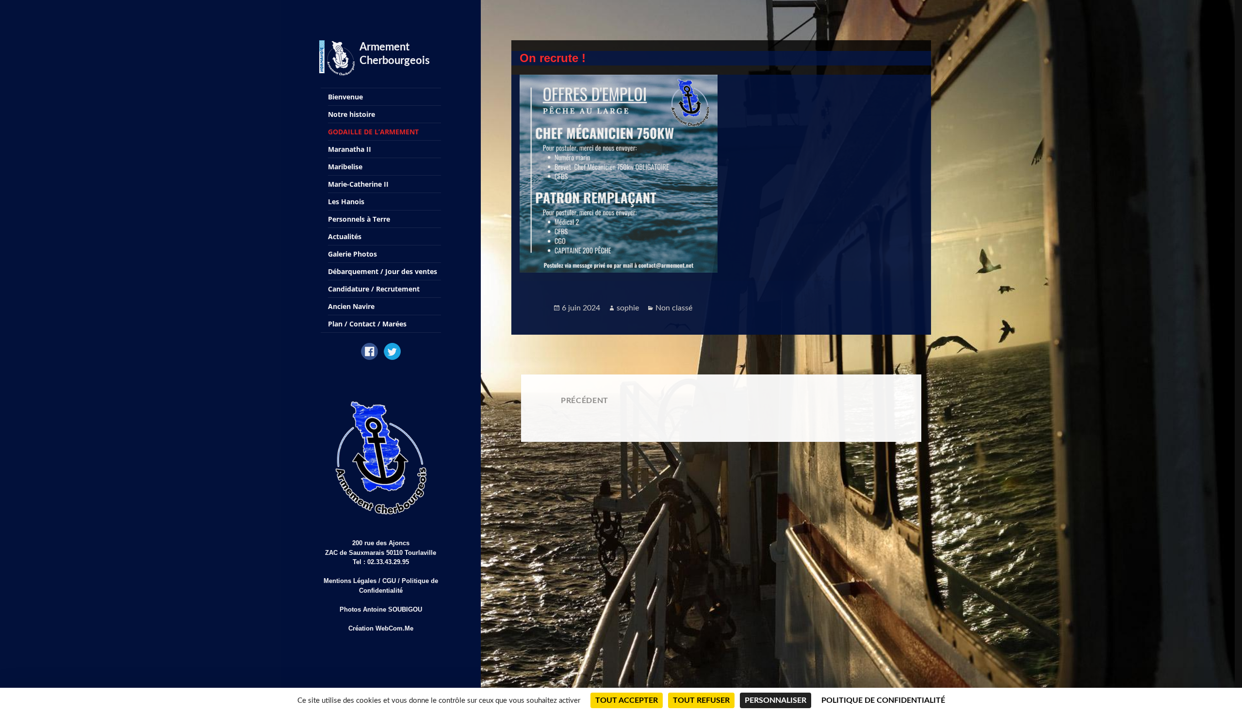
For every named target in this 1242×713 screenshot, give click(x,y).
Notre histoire (351, 114)
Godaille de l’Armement (373, 131)
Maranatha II (349, 149)
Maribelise (345, 166)
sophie (628, 308)
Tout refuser (701, 700)
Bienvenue (345, 96)
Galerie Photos (352, 254)
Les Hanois (346, 201)
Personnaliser (775, 700)
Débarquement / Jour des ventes (382, 271)
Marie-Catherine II (358, 184)
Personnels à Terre (359, 219)
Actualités (344, 236)
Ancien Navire (351, 306)
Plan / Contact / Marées (367, 323)
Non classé (673, 308)
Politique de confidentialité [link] (883, 700)
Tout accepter (626, 700)
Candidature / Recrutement (374, 288)
